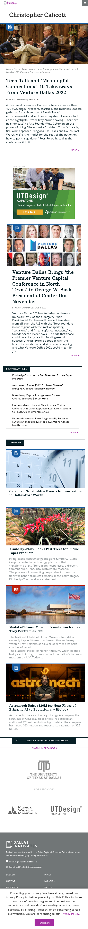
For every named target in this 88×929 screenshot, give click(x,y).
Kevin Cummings (18, 100)
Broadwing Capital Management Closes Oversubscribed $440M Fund (36, 397)
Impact (47, 875)
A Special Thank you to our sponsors (47, 740)
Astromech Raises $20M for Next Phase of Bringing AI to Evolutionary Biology (37, 387)
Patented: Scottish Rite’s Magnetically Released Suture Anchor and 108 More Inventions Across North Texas (40, 422)
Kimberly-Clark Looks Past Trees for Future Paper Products (42, 377)
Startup (48, 887)
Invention (49, 881)
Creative (10, 881)
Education (12, 887)
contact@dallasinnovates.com (23, 862)
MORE (74, 150)
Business (10, 875)
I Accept (44, 923)
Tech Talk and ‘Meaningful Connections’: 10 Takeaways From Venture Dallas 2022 (39, 87)
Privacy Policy (70, 914)
